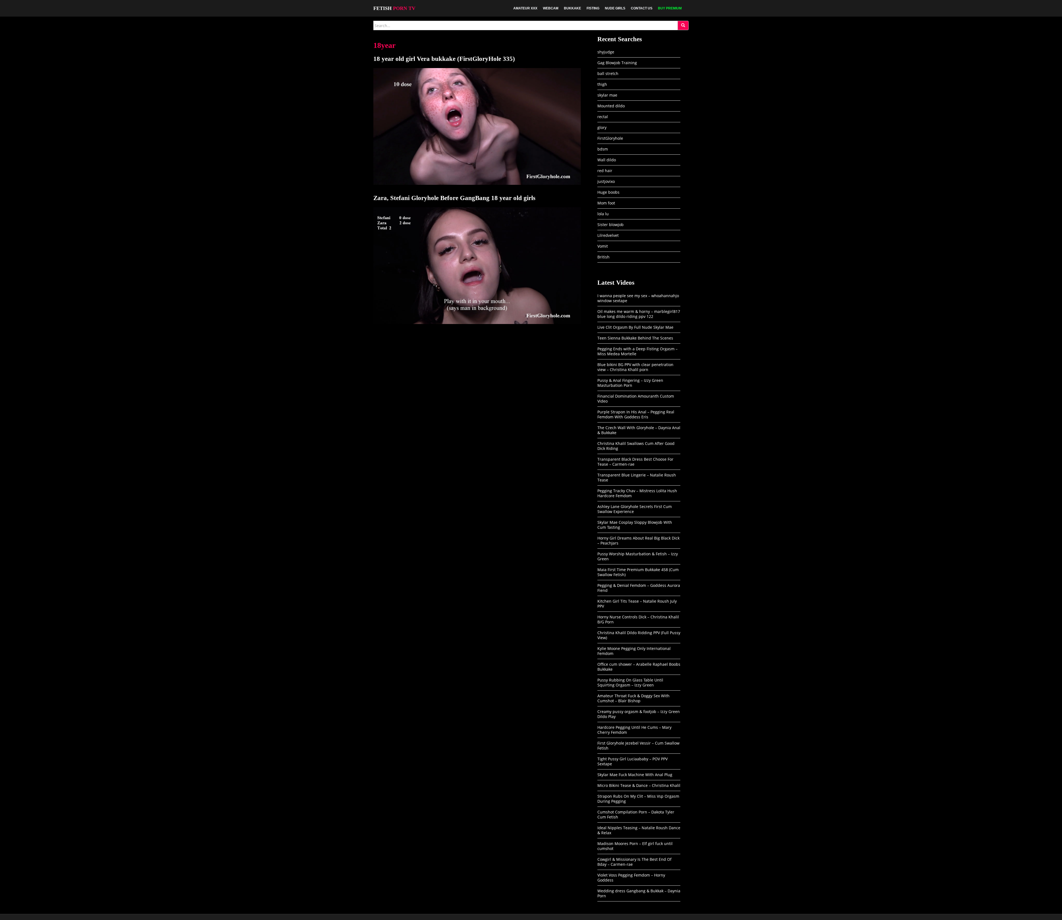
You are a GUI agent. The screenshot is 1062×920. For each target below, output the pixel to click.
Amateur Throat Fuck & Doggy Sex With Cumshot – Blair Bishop (633, 698)
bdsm (602, 149)
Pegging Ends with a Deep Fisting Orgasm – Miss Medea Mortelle (637, 351)
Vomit (602, 246)
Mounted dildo (611, 105)
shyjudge (605, 52)
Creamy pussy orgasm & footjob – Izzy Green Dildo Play (638, 714)
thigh (602, 84)
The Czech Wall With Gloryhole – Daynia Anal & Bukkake (638, 430)
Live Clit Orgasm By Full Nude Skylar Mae (635, 327)
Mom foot (606, 203)
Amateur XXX (525, 8)
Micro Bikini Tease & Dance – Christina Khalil (638, 785)
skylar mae (607, 95)
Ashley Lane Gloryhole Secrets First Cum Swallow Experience (634, 509)
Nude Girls (615, 8)
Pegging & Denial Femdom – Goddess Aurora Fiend (638, 588)
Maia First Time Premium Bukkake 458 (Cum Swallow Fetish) (638, 572)
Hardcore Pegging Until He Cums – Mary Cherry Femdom (634, 730)
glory (602, 127)
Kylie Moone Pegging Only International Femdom (634, 651)
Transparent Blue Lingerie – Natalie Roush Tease (636, 477)
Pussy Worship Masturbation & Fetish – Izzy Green (637, 556)
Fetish (394, 8)
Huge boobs (608, 192)
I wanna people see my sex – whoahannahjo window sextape (638, 298)
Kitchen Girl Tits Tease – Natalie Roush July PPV (637, 603)
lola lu (603, 213)
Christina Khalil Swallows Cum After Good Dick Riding (636, 446)
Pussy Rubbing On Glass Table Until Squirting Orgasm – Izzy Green (630, 682)
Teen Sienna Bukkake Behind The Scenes (635, 338)
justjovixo (606, 181)
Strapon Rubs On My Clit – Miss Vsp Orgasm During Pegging (638, 799)
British (603, 257)
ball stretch (607, 73)
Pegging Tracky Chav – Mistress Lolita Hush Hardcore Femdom (637, 493)
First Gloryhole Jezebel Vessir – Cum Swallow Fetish (638, 745)
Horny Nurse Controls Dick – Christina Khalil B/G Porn (638, 619)
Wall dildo (606, 159)
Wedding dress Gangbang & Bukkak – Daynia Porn (638, 893)
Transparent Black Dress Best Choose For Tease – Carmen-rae (635, 462)
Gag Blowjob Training (617, 62)
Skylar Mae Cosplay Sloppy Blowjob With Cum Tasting (634, 525)
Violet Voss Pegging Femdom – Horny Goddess (631, 877)
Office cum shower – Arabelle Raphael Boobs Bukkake (638, 667)
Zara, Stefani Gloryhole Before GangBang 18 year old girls (454, 198)
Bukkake (572, 8)
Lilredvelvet (608, 235)
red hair (604, 170)
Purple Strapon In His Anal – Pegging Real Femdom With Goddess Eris (635, 414)
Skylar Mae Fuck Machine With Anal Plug (634, 774)
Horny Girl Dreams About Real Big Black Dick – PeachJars (638, 540)
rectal (602, 116)
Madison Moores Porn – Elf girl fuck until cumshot (635, 846)
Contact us (641, 8)
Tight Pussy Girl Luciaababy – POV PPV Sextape (632, 761)
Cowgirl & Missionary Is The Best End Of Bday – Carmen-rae (634, 862)
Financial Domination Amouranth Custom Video (635, 398)
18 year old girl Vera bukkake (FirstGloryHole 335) (444, 58)
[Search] (683, 25)
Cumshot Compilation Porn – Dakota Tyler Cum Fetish (635, 814)
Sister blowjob (610, 224)
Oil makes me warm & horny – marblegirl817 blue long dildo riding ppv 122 (638, 314)
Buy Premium (670, 8)
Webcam (550, 8)
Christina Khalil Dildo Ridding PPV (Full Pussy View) (638, 635)
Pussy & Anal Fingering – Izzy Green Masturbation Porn (630, 383)
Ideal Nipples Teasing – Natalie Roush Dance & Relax (638, 830)
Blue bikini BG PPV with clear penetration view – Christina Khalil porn (635, 367)
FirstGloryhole (610, 138)
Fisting (593, 8)
